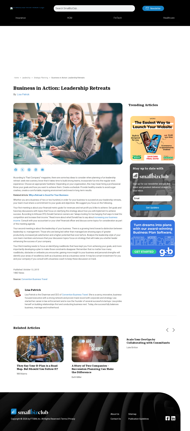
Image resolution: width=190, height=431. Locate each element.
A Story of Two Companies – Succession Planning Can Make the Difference (93, 369)
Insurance (20, 17)
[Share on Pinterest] (30, 171)
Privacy (71, 419)
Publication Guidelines (138, 419)
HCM (69, 17)
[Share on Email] (43, 171)
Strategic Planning (41, 78)
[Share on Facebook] (16, 171)
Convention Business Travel (34, 279)
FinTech (118, 17)
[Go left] (167, 330)
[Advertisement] (95, 52)
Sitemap (132, 414)
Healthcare (169, 17)
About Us (115, 414)
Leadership (26, 78)
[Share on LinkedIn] (36, 171)
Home (16, 78)
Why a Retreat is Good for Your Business (48, 195)
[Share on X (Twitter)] (23, 171)
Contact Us (116, 419)
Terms (64, 419)
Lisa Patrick (23, 94)
